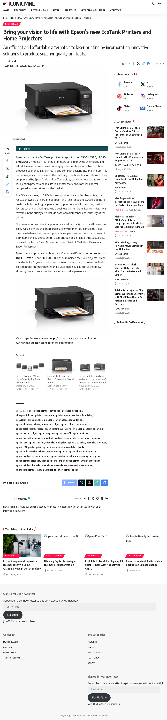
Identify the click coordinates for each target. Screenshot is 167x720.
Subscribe (13, 614)
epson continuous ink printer (60, 428)
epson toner (60, 465)
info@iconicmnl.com (14, 510)
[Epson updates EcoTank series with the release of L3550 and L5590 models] (93, 366)
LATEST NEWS (121, 142)
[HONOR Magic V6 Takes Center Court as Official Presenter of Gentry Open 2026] (155, 132)
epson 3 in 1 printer (56, 419)
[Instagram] (97, 498)
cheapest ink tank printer (29, 415)
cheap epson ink (73, 410)
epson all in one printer (28, 424)
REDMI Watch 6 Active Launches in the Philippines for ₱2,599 (129, 179)
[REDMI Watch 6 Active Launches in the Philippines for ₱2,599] (155, 180)
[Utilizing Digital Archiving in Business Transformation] (63, 545)
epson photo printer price (82, 451)
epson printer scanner (53, 460)
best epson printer (38, 410)
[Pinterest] (102, 498)
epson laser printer (53, 447)
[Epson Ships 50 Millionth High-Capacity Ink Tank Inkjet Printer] (30, 366)
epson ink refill (63, 433)
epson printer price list (28, 460)
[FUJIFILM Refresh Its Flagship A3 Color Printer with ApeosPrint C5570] (104, 545)
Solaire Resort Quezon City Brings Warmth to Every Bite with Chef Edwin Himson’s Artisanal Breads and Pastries (130, 297)
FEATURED (130, 231)
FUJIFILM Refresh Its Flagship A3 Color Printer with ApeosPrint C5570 (104, 564)
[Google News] (151, 108)
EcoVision (87, 415)
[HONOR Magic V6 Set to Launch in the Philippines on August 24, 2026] (155, 158)
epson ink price (47, 433)
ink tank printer (54, 469)
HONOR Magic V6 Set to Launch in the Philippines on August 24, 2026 (129, 157)
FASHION (119, 210)
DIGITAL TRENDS (54, 556)
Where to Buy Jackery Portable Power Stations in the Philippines (129, 246)
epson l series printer (88, 438)
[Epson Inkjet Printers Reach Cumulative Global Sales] (61, 366)
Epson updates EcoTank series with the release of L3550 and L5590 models (92, 379)
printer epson (71, 469)
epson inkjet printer (50, 438)
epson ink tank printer (27, 438)
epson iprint (69, 438)
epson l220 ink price (55, 442)
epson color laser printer (74, 424)
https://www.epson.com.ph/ (40, 338)
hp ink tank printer (25, 469)
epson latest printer (74, 447)
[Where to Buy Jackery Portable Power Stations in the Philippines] (155, 247)
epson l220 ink (36, 442)
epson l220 (22, 442)
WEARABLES (120, 187)
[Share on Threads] (7, 176)
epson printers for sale (28, 465)
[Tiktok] (126, 108)
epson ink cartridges (27, 433)
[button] (6, 3)
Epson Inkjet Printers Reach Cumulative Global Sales (60, 379)
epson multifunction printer (30, 451)
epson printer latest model (65, 456)
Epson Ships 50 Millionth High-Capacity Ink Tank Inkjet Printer (29, 379)
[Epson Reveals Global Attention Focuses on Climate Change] (145, 545)
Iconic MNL (22, 3)
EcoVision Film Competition (30, 419)
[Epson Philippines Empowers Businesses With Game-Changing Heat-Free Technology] (22, 545)
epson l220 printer (96, 442)
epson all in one (75, 419)
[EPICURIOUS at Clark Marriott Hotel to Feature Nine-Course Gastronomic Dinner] (155, 269)
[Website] (84, 498)
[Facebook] (88, 498)
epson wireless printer (80, 465)
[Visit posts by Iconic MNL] (7, 499)
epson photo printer (57, 451)
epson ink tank (80, 433)
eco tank (76, 415)
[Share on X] (138, 63)
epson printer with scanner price (83, 460)
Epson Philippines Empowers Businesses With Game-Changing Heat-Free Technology (22, 564)
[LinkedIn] (106, 498)
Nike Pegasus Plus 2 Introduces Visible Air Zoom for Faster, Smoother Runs (129, 202)
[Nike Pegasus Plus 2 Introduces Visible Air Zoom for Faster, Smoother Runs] (155, 203)
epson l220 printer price (28, 447)
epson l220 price (76, 442)
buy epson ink (57, 410)
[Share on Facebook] (133, 63)
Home (5, 17)
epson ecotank (83, 428)
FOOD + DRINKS (122, 279)
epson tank (47, 465)
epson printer (23, 456)
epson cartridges (51, 424)
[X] (92, 498)
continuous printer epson (57, 415)
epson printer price (90, 456)
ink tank (41, 469)
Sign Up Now (99, 697)
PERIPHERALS (16, 17)
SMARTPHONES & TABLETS (128, 165)
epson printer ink (41, 456)
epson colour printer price (29, 428)
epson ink (98, 428)
